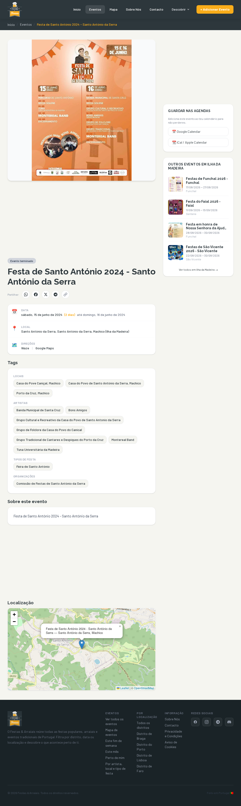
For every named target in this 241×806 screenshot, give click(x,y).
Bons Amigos (77, 410)
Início (77, 9)
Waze (25, 348)
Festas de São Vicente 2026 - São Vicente (204, 249)
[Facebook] (36, 294)
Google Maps (45, 348)
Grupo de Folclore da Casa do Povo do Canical (49, 430)
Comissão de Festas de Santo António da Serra (50, 483)
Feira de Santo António (33, 466)
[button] (82, 644)
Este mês (112, 752)
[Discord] (229, 722)
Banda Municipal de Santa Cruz (38, 410)
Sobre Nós (133, 9)
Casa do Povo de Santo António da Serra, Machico (104, 383)
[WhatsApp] (26, 294)
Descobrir (179, 9)
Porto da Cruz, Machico (32, 393)
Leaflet (124, 688)
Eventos (95, 9)
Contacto (156, 9)
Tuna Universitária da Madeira (38, 449)
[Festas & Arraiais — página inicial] (15, 9)
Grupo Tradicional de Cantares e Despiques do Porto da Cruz (60, 440)
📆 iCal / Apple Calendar (189, 142)
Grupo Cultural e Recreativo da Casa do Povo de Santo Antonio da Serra (68, 420)
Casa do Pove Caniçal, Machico (38, 383)
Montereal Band (123, 440)
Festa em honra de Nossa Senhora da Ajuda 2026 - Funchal (206, 228)
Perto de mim (115, 758)
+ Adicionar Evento (215, 9)
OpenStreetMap (144, 688)
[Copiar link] (65, 294)
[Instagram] (206, 722)
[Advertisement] (82, 219)
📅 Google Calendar (186, 131)
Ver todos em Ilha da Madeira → (198, 269)
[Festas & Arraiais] (15, 718)
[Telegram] (56, 294)
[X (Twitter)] (46, 294)
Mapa (113, 9)
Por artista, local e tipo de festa (115, 768)
